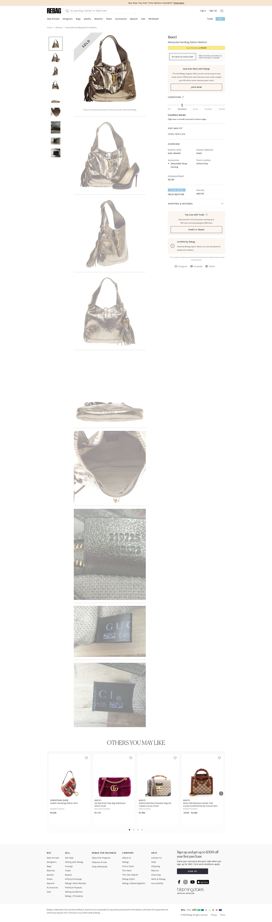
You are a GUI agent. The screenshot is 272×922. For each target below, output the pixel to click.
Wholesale (154, 18)
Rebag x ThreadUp (74, 896)
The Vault (126, 870)
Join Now (196, 87)
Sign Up (213, 10)
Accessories (121, 18)
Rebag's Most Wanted (75, 883)
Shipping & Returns (180, 203)
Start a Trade (196, 229)
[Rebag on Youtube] (193, 882)
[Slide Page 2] (133, 829)
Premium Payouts (73, 887)
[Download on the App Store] (203, 882)
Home (49, 27)
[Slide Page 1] (129, 829)
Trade (210, 18)
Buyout (68, 874)
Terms (222, 915)
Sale (143, 18)
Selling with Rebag (74, 862)
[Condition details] (183, 97)
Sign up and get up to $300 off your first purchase (197, 854)
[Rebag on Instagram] (185, 882)
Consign (69, 866)
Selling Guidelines (74, 891)
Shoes (109, 18)
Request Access (99, 862)
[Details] (207, 215)
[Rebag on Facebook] (179, 882)
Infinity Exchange (73, 879)
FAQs (153, 862)
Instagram (182, 266)
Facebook (198, 266)
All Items (58, 27)
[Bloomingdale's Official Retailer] (190, 890)
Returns (155, 870)
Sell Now (69, 857)
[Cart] (221, 10)
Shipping (155, 866)
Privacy (214, 915)
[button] (110, 69)
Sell (220, 19)
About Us (126, 857)
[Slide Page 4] (142, 829)
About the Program (101, 857)
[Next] (221, 793)
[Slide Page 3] (138, 829)
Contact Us (156, 857)
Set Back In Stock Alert (182, 57)
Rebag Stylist (128, 879)
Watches (98, 18)
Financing (156, 874)
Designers (68, 18)
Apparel (134, 18)
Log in (203, 10)
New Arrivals (53, 18)
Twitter (212, 266)
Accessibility (157, 883)
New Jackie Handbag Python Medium (187, 42)
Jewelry (87, 18)
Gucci (172, 37)
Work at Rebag (158, 879)
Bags (78, 18)
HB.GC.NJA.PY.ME (176, 194)
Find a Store (128, 866)
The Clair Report (130, 874)
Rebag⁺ (125, 862)
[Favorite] (86, 757)
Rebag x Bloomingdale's (133, 883)
